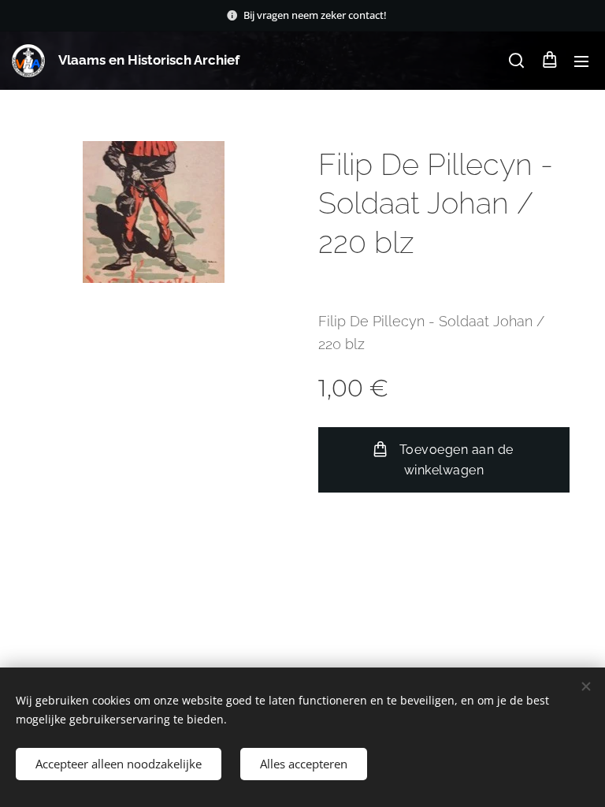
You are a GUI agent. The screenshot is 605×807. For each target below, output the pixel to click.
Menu (581, 60)
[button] (516, 60)
